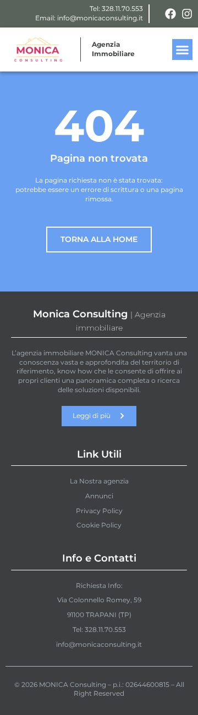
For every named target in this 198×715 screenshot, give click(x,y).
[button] (182, 49)
